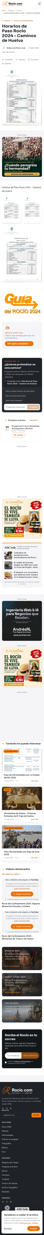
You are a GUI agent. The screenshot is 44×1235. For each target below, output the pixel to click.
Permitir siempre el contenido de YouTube (23, 899)
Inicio (4, 10)
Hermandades (7, 1135)
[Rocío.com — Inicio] (12, 3)
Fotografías (6, 1143)
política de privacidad (22, 888)
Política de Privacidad (22, 1061)
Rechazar (8, 1228)
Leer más (34, 781)
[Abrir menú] (39, 4)
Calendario (33, 420)
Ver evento (19, 435)
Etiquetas (5, 1192)
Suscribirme (30, 1055)
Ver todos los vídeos (11, 874)
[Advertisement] (22, 470)
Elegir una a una (25, 1223)
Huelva (19, 10)
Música (5, 1148)
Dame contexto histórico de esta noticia (20, 391)
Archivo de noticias (9, 1183)
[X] (7, 1108)
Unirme (36, 1115)
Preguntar (33, 407)
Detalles (35, 1223)
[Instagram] (10, 1108)
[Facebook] (3, 1108)
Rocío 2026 (6, 1127)
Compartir (9, 59)
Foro (4, 1152)
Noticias (11, 10)
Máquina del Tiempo (10, 1162)
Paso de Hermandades (23, 21)
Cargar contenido (23, 894)
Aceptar (33, 1228)
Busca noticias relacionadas (16, 396)
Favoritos (5, 1175)
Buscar (4, 1171)
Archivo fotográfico (10, 1187)
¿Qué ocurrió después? (14, 400)
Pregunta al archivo (10, 1167)
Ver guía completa (17, 343)
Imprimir (8, 63)
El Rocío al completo (10, 1139)
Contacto (5, 1179)
